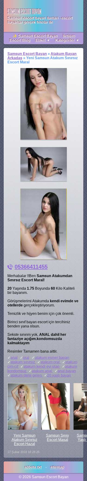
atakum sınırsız (23, 362)
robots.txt (33, 467)
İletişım (69, 36)
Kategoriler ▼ (67, 40)
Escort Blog (20, 40)
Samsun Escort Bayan (38, 36)
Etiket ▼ (42, 40)
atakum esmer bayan (52, 358)
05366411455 (31, 267)
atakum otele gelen (26, 375)
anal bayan (67, 371)
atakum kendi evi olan (41, 366)
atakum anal (42, 371)
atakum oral (50, 362)
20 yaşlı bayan (59, 375)
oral (26, 358)
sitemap (57, 467)
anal (14, 358)
